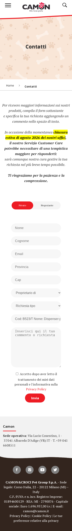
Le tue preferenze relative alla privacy (37, 518)
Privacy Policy (36, 389)
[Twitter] (55, 470)
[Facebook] (17, 470)
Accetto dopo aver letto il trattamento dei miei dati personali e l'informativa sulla (36, 381)
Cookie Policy (41, 516)
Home (10, 85)
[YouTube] (42, 470)
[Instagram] (30, 470)
